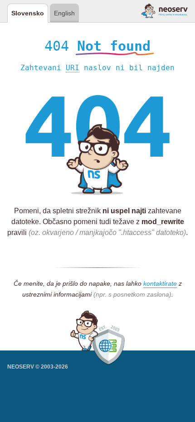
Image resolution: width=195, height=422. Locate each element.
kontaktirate (160, 283)
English (64, 13)
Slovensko (27, 13)
